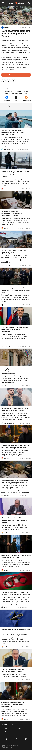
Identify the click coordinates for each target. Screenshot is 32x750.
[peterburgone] (2, 304)
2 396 (29, 495)
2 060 (29, 719)
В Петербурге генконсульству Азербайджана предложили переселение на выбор (12, 371)
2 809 (29, 423)
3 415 (29, 228)
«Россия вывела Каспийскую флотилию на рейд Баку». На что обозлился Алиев (13, 132)
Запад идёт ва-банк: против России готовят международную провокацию (15, 482)
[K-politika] (2, 532)
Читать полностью (16, 75)
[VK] (16, 738)
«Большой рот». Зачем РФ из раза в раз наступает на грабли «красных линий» (14, 520)
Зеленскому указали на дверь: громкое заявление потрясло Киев (16, 556)
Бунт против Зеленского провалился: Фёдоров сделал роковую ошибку (15, 447)
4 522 (29, 188)
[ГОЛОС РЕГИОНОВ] (2, 607)
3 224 (29, 305)
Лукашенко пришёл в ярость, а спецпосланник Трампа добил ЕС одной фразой (13, 704)
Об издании (5, 731)
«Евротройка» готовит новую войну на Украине (15, 631)
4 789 (29, 149)
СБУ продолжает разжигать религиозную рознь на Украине (16, 33)
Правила (19, 731)
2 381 (29, 532)
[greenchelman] (2, 27)
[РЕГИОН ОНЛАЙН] (2, 188)
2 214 (29, 679)
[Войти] (29, 3)
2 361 (29, 607)
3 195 (29, 346)
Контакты (19, 728)
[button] (3, 81)
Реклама (4, 728)
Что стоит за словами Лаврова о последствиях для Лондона (13, 670)
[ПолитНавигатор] (2, 149)
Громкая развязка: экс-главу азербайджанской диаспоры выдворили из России (12, 213)
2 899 (29, 386)
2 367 (29, 570)
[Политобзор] (16, 3)
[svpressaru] (2, 265)
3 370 (29, 265)
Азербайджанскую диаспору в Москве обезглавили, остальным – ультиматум (15, 329)
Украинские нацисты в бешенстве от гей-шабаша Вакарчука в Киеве (14, 409)
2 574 (29, 458)
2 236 (29, 646)
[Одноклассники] (6, 738)
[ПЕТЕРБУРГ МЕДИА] (2, 385)
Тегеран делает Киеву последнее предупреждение (13, 252)
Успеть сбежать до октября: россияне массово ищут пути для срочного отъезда (15, 174)
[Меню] (3, 3)
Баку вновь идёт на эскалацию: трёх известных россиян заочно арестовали (15, 593)
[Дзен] (25, 738)
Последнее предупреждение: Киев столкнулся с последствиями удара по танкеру (15, 290)
